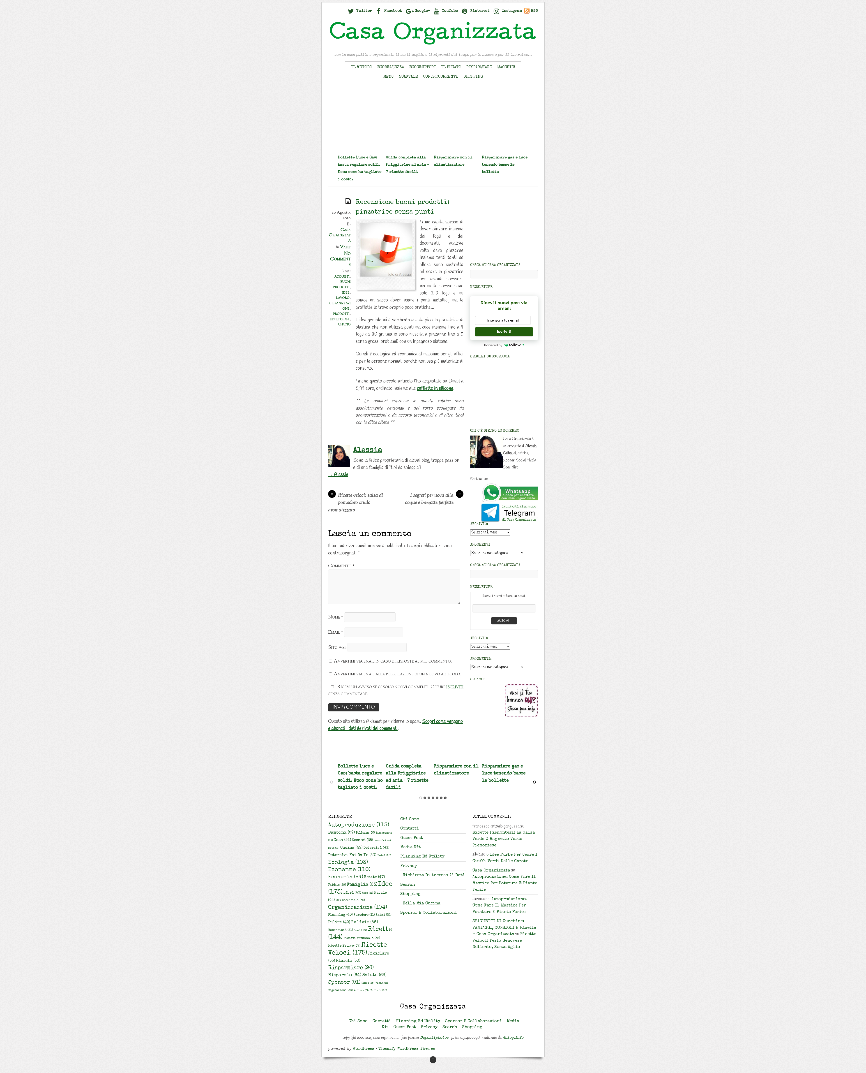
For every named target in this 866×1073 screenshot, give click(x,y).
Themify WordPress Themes (406, 1049)
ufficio (344, 324)
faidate (337, 885)
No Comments (340, 259)
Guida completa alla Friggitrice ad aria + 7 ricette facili (407, 165)
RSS (534, 11)
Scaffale (408, 77)
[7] (445, 798)
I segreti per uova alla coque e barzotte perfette (433, 499)
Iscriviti (504, 331)
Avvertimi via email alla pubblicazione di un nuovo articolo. (397, 674)
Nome (335, 617)
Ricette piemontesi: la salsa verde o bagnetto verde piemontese (503, 839)
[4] (433, 798)
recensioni (340, 319)
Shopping (473, 77)
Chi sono (409, 819)
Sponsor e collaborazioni (428, 913)
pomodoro (364, 915)
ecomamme (349, 870)
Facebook (392, 11)
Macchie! (506, 67)
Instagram (511, 11)
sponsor (344, 982)
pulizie (364, 922)
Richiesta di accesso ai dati (434, 875)
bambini (341, 833)
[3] (429, 798)
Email (335, 632)
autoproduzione (358, 825)
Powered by (493, 345)
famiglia (362, 885)
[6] (441, 798)
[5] (437, 798)
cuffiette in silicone (435, 388)
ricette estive (344, 946)
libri (352, 893)
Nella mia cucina (421, 904)
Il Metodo (361, 67)
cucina (351, 848)
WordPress (363, 1049)
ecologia (348, 862)
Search (407, 885)
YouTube (449, 11)
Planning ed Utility (422, 857)
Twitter (363, 11)
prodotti (341, 314)
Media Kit (410, 847)
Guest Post (411, 838)
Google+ (422, 11)
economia (345, 877)
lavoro (343, 298)
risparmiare (351, 968)
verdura (361, 990)
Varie (345, 247)
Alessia (367, 450)
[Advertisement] (433, 115)
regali (360, 930)
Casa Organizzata (340, 235)
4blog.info (513, 1038)
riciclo (348, 961)
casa (342, 840)
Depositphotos (434, 1038)
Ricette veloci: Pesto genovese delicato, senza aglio (504, 940)
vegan (382, 983)
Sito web (337, 647)
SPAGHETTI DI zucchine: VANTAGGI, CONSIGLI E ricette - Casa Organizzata (504, 927)
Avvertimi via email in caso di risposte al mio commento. (393, 661)
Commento (341, 566)
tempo (367, 983)
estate (374, 877)
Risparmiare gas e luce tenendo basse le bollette (504, 165)
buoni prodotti (342, 284)
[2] (425, 798)
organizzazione (340, 305)
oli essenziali (350, 900)
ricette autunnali (361, 938)
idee (346, 292)
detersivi (376, 848)
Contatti (409, 829)
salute (374, 975)
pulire (339, 922)
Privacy (408, 866)
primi (384, 915)
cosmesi (362, 840)
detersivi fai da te (352, 855)
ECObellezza (390, 67)
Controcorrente (440, 77)
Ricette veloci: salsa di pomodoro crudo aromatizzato (355, 503)
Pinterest (479, 11)
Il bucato (451, 67)
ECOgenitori (422, 67)
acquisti (342, 276)
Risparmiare (479, 67)
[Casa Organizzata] (433, 44)
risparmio (344, 975)
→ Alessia (338, 474)
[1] (420, 798)
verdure (378, 990)
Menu (388, 77)
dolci (384, 855)
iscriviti (454, 687)
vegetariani (340, 990)
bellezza (365, 833)
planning (340, 915)
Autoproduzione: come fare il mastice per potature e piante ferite (504, 883)
